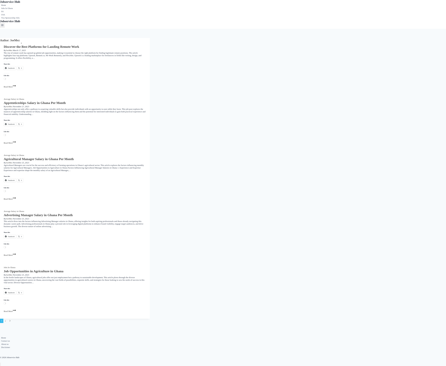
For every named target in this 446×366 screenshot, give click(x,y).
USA (3, 15)
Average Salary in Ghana (14, 99)
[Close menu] (0, 364)
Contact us (5, 341)
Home (3, 5)
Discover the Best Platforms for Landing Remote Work (41, 46)
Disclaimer (5, 347)
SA (2, 11)
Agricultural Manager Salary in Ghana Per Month (39, 159)
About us (5, 344)
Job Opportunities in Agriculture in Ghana (33, 271)
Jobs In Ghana (7, 8)
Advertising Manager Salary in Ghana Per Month (38, 215)
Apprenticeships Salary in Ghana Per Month (35, 103)
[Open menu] (2, 25)
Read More (10, 87)
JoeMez (9, 50)
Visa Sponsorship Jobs (10, 18)
